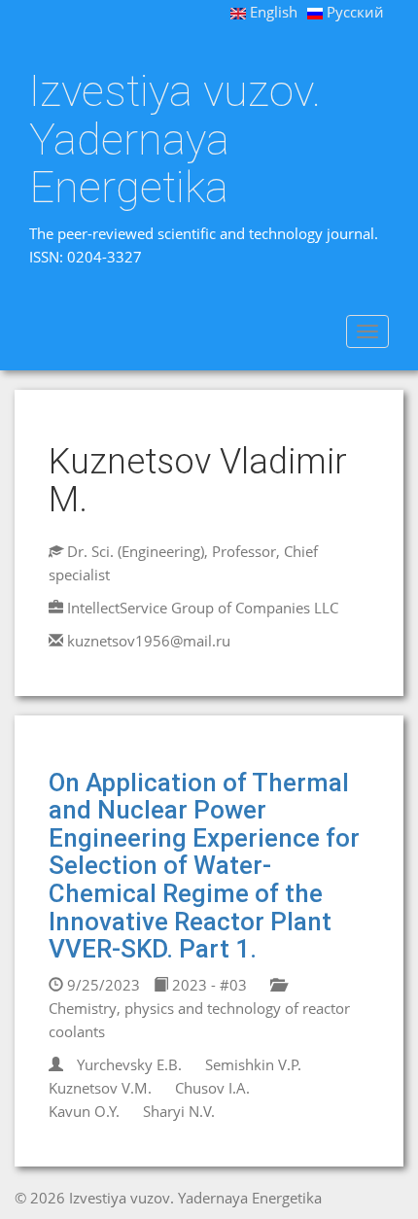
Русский (353, 11)
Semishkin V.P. (253, 1064)
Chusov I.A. (212, 1087)
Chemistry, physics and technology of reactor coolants (199, 1019)
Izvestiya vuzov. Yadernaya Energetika (175, 139)
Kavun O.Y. (84, 1111)
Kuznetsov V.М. (100, 1087)
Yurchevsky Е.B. (129, 1064)
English (271, 11)
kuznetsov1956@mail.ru (148, 640)
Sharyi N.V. (179, 1111)
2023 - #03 (207, 984)
